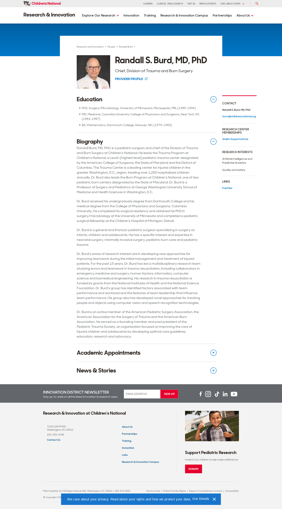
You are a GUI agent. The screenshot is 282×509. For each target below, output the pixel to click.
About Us (243, 15)
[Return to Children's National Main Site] (42, 3)
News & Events (207, 3)
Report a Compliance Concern (205, 490)
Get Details (200, 499)
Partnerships (222, 15)
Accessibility (232, 490)
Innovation (131, 15)
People (111, 46)
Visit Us (191, 3)
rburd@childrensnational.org (239, 116)
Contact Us (53, 440)
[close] (214, 499)
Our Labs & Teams (230, 3)
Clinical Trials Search (170, 3)
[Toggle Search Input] (256, 3)
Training (150, 15)
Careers (148, 3)
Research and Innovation (90, 46)
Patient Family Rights (174, 490)
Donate (193, 469)
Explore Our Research (99, 15)
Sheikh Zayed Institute (235, 139)
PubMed (227, 188)
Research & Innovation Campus (184, 15)
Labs (125, 455)
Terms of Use (153, 490)
